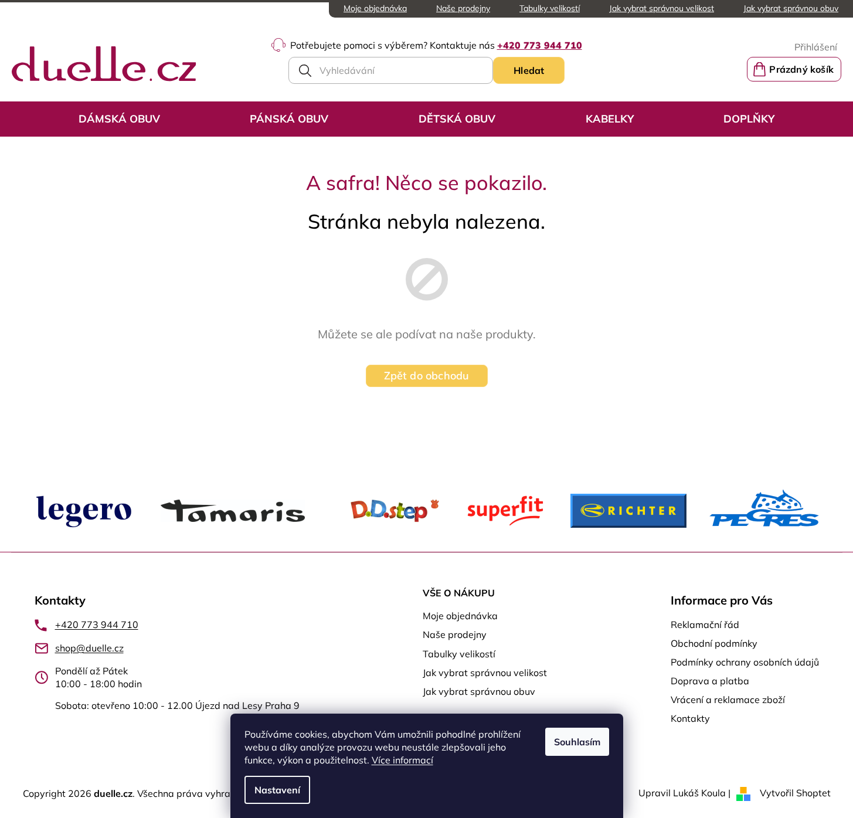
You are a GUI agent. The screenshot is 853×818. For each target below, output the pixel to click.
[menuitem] (119, 119)
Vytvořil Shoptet (795, 793)
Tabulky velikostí (549, 8)
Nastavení (277, 790)
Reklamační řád (705, 624)
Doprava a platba (710, 681)
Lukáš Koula (699, 793)
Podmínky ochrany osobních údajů (745, 662)
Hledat (529, 70)
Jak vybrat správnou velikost (661, 8)
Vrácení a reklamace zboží (728, 699)
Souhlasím (577, 742)
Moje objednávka (375, 8)
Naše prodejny (463, 8)
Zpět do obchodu (427, 375)
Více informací (402, 760)
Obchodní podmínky (714, 643)
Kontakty (690, 718)
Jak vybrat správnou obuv (790, 8)
